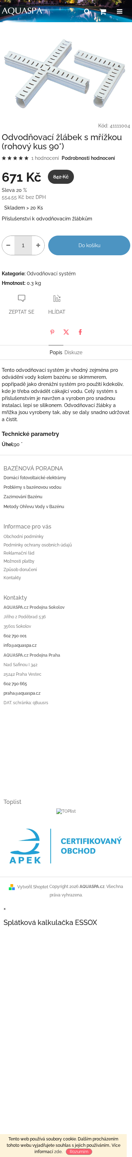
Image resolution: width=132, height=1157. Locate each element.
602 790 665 (15, 683)
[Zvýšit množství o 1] (38, 245)
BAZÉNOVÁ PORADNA (33, 468)
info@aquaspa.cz (20, 645)
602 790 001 (15, 635)
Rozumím (79, 1151)
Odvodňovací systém (51, 273)
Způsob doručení (20, 569)
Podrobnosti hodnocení (88, 158)
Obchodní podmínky (24, 536)
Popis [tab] (56, 352)
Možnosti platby (19, 561)
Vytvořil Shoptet (32, 886)
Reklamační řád (19, 553)
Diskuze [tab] (73, 352)
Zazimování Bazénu (23, 496)
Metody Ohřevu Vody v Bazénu (34, 506)
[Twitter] (66, 332)
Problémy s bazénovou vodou (32, 487)
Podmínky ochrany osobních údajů (38, 545)
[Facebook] (80, 332)
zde (58, 1151)
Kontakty (12, 577)
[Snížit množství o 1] (8, 245)
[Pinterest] (52, 332)
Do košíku (89, 245)
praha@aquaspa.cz (22, 693)
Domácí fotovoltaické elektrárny (35, 477)
